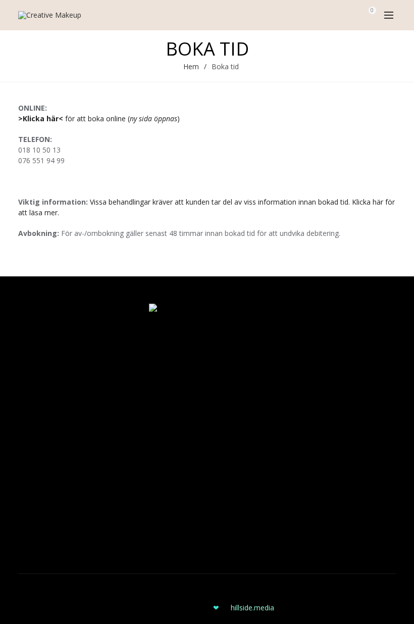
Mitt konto (35, 346)
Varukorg (32, 375)
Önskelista (35, 390)
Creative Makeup (173, 589)
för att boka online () (99, 118)
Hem (191, 66)
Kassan (30, 361)
